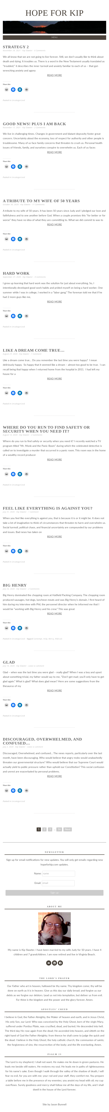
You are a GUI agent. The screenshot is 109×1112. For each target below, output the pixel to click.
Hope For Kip (54, 13)
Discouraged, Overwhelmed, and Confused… (42, 741)
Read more (54, 75)
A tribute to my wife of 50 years (41, 201)
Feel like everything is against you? (48, 508)
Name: (38, 873)
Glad (9, 662)
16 (59, 829)
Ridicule (58, 638)
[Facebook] (60, 963)
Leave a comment (36, 666)
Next (67, 829)
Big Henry (15, 585)
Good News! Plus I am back (34, 124)
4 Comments (40, 277)
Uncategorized (18, 100)
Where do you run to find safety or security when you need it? (46, 429)
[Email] (48, 963)
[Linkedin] (54, 963)
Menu (54, 37)
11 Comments (38, 204)
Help (45, 638)
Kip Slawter (27, 50)
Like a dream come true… (34, 350)
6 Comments (39, 50)
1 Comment (36, 354)
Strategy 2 (16, 47)
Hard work (16, 273)
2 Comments (39, 127)
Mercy (51, 638)
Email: (37, 883)
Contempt (37, 638)
